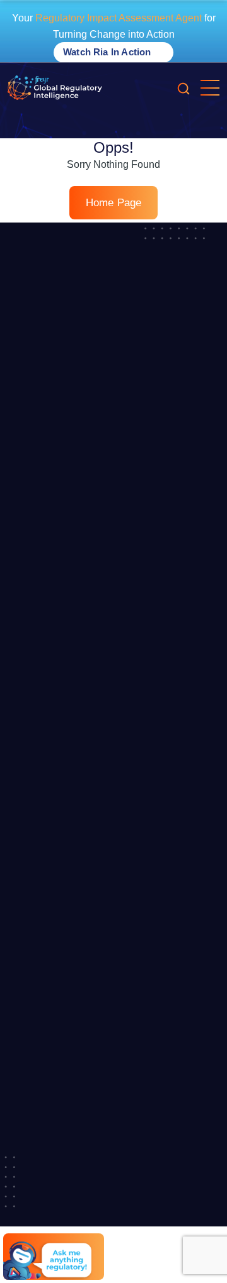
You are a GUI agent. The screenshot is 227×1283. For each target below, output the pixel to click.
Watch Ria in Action (108, 52)
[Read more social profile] (125, 1231)
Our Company (36, 475)
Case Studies (34, 898)
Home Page (114, 203)
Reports (23, 922)
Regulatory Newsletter (52, 675)
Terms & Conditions (46, 1162)
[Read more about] (55, 87)
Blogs (19, 784)
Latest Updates (38, 498)
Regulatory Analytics (48, 698)
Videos (21, 830)
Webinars (26, 852)
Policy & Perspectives (50, 967)
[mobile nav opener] (210, 88)
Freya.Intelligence (43, 588)
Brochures (28, 876)
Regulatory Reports (46, 652)
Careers (24, 521)
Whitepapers (33, 807)
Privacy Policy (35, 1140)
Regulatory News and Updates (68, 944)
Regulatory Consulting (52, 720)
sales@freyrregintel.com (73, 1030)
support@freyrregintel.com (78, 1098)
